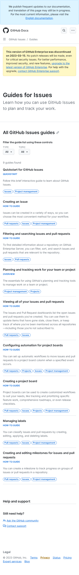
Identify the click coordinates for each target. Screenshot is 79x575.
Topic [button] (22, 147)
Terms (33, 557)
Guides (33, 39)
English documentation (39, 18)
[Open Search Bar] (64, 30)
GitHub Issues (17, 39)
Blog (27, 561)
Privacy (45, 557)
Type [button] (6, 147)
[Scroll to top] (71, 567)
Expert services (12, 561)
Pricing (67, 557)
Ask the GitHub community (23, 520)
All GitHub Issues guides (29, 132)
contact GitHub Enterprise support (38, 71)
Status (56, 557)
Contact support (16, 525)
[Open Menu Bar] (73, 30)
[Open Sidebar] (4, 39)
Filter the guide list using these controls (28, 142)
